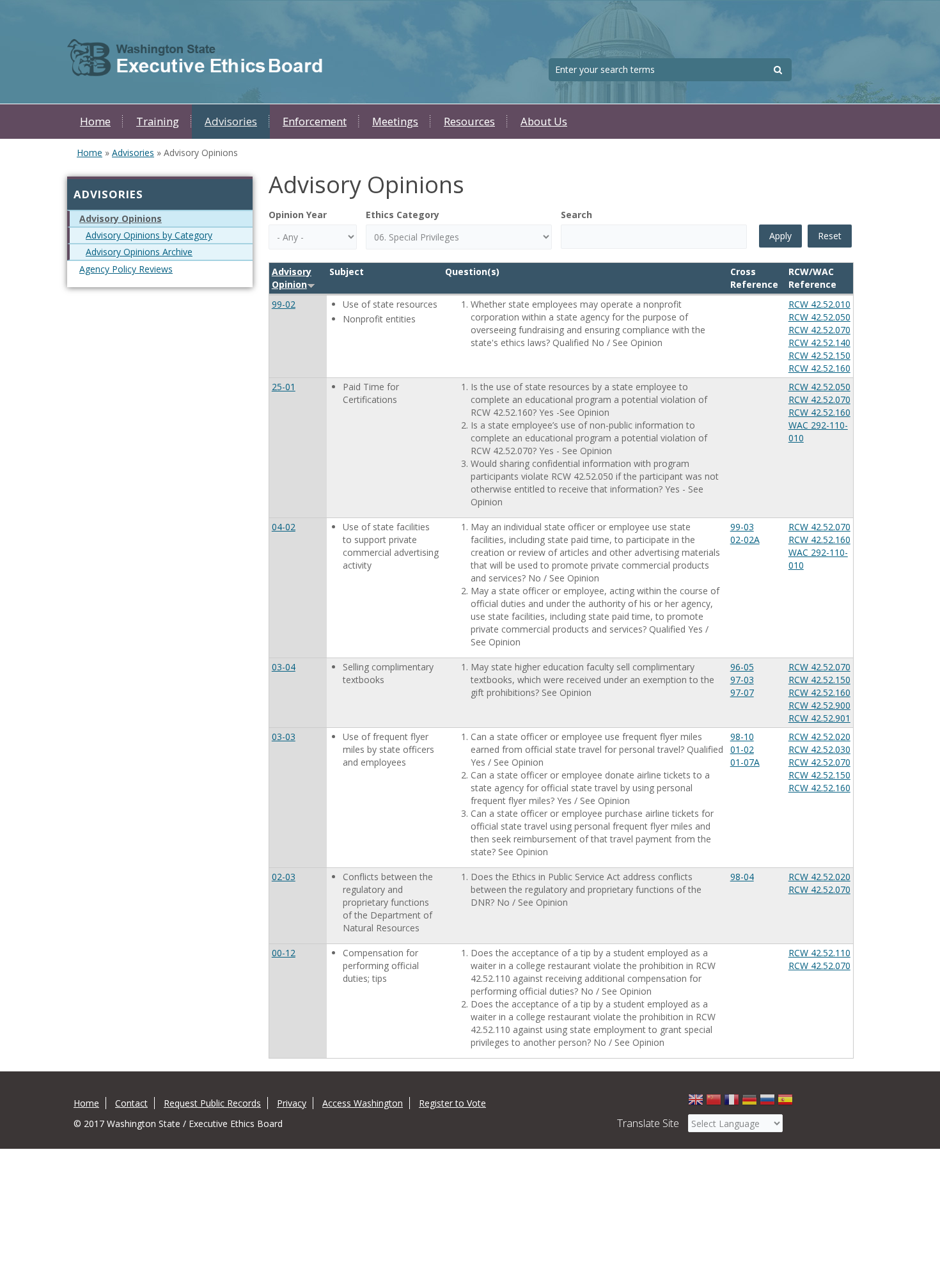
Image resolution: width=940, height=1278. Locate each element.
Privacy (291, 1103)
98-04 (742, 877)
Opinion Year (298, 215)
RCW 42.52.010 (819, 304)
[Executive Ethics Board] (195, 58)
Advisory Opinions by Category (149, 235)
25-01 (283, 387)
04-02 (283, 527)
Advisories (231, 121)
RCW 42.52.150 (819, 355)
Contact (131, 1103)
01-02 (742, 749)
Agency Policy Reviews (126, 269)
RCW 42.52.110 (819, 953)
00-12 (283, 953)
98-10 (742, 736)
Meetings (395, 121)
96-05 (742, 667)
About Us (544, 121)
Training (157, 121)
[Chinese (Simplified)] (713, 1103)
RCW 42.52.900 (819, 705)
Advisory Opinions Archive (139, 252)
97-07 (742, 692)
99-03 (742, 527)
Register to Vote (452, 1103)
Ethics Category (402, 215)
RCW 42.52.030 (819, 749)
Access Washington (362, 1103)
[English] (695, 1103)
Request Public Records (212, 1103)
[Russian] (767, 1103)
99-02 (283, 304)
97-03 (742, 680)
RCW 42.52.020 (819, 736)
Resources (469, 121)
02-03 (283, 877)
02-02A (745, 539)
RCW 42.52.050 (819, 317)
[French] (731, 1103)
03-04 (283, 667)
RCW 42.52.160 (819, 368)
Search (576, 215)
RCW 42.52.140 (819, 342)
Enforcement (315, 121)
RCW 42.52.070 (819, 330)
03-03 (283, 736)
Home (95, 121)
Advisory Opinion (291, 277)
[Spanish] (785, 1103)
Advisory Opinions (120, 218)
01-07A (745, 762)
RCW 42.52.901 (819, 718)
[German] (749, 1103)
